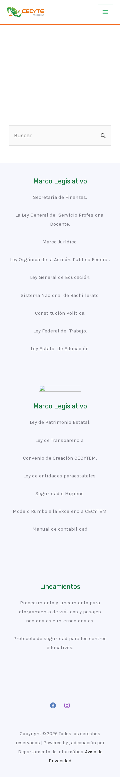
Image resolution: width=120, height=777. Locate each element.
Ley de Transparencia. (60, 440)
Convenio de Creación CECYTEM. (60, 458)
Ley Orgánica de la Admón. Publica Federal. (60, 259)
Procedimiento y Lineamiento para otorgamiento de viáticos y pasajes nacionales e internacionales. (60, 612)
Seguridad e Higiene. (60, 493)
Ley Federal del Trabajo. (60, 331)
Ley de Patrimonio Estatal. (60, 422)
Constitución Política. (60, 313)
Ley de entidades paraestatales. (60, 476)
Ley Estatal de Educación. (60, 348)
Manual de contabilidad (60, 529)
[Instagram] (67, 705)
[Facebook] (53, 705)
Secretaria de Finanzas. (60, 197)
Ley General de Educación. (60, 277)
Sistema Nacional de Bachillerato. (60, 295)
